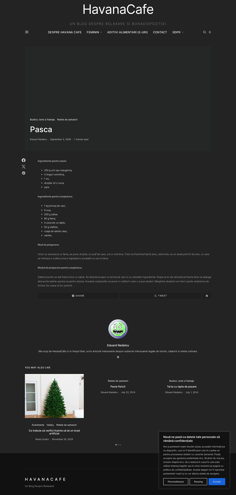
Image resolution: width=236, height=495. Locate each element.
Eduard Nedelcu (38, 139)
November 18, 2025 (62, 439)
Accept (217, 481)
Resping (198, 481)
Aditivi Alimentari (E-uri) (127, 32)
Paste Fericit (117, 386)
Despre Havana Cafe (65, 32)
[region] (194, 460)
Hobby (50, 424)
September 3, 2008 (60, 139)
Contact (160, 32)
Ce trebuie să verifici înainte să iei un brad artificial (54, 432)
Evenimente (38, 424)
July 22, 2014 (128, 392)
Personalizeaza (176, 481)
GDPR (176, 32)
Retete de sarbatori (67, 119)
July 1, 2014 (192, 392)
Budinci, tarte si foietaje (42, 119)
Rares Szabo (42, 439)
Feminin (93, 32)
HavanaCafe (46, 479)
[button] (210, 32)
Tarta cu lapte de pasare (182, 386)
